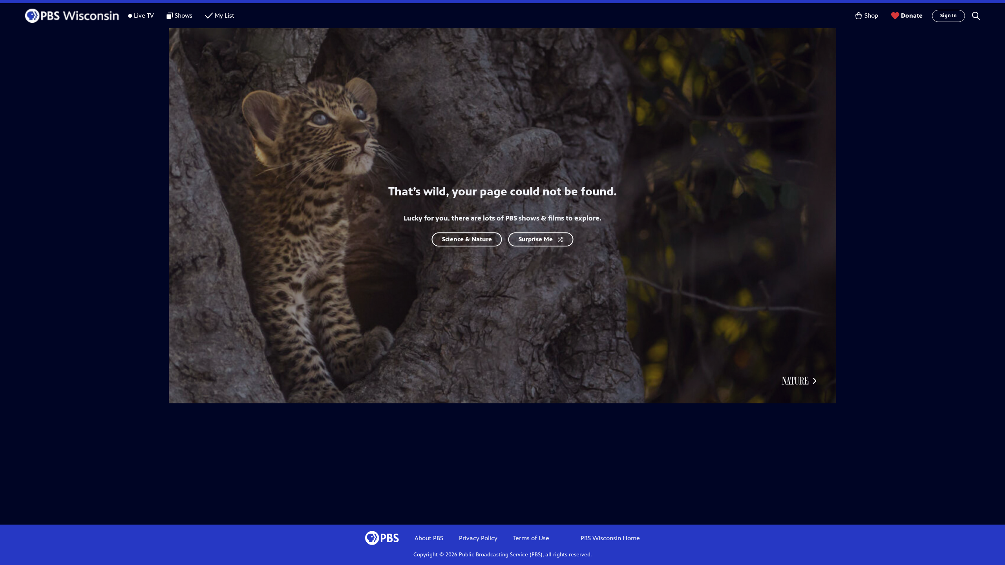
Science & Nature (467, 239)
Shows (183, 15)
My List (224, 15)
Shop (871, 15)
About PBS (429, 538)
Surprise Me (536, 239)
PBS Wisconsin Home (610, 538)
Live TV (144, 15)
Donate (912, 15)
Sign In (948, 16)
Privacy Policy (478, 538)
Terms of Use (531, 538)
